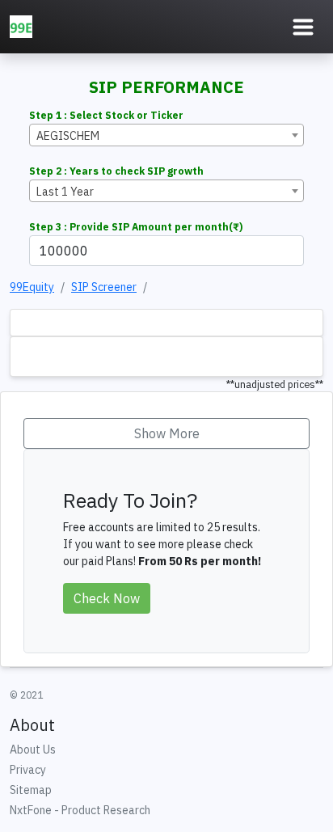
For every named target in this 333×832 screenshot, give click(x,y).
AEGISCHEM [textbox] (67, 136)
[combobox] (166, 135)
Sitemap (31, 790)
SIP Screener (104, 287)
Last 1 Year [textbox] (65, 191)
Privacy (28, 769)
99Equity (32, 287)
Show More (167, 433)
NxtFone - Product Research (80, 810)
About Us (33, 749)
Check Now (107, 598)
